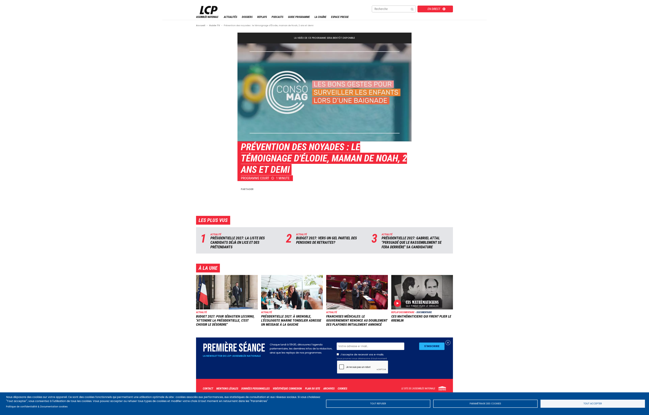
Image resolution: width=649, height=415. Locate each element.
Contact (208, 388)
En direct (434, 9)
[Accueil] (207, 17)
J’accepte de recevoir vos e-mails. (362, 356)
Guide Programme (299, 17)
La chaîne (320, 17)
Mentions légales (227, 388)
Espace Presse (340, 17)
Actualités (230, 17)
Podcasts (277, 17)
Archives (328, 388)
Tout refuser (378, 403)
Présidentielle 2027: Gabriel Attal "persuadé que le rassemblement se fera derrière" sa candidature (411, 242)
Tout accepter (592, 403)
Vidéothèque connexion (287, 388)
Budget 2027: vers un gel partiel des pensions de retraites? (326, 240)
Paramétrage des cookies (485, 403)
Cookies (342, 388)
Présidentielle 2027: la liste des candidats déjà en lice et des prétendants (237, 242)
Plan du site (312, 388)
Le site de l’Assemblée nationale (418, 388)
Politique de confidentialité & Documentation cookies (37, 406)
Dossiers (247, 17)
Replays (262, 17)
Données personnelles (255, 388)
